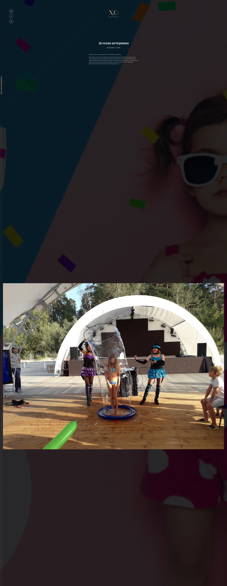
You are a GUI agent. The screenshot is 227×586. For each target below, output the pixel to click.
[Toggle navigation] (11, 11)
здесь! (119, 63)
